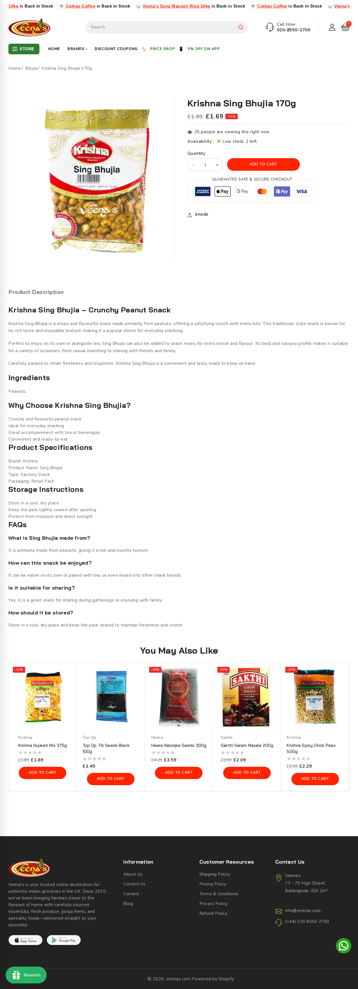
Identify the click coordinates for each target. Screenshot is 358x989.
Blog (128, 903)
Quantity (196, 153)
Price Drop (162, 49)
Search (240, 27)
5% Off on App (204, 49)
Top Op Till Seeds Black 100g (106, 748)
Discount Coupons (116, 49)
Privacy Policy (213, 903)
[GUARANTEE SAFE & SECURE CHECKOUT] (252, 192)
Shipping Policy (214, 874)
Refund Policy (213, 913)
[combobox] (166, 27)
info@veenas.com (303, 910)
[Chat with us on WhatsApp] (343, 946)
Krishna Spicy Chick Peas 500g (311, 748)
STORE (27, 49)
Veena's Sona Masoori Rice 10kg (142, 6)
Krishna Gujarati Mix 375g (42, 745)
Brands (77, 49)
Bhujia (31, 68)
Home (54, 49)
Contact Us (134, 884)
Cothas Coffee (47, 6)
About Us (132, 874)
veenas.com (178, 979)
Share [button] (202, 214)
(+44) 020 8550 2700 (307, 921)
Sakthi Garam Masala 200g (247, 745)
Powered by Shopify (213, 979)
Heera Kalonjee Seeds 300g (179, 745)
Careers (131, 894)
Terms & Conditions (219, 894)
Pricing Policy (213, 884)
